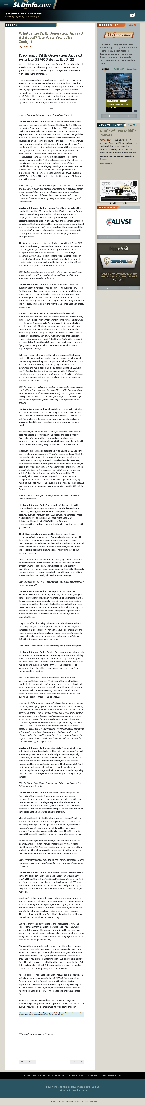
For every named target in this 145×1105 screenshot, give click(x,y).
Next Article (76, 1062)
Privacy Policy (62, 1075)
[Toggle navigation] (6, 4)
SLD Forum (77, 1075)
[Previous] (110, 116)
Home (27, 1075)
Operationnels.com (110, 1075)
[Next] (128, 116)
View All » (133, 25)
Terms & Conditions (88, 1101)
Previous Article (28, 1062)
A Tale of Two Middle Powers (117, 133)
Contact (36, 1075)
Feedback (48, 1075)
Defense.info (91, 1075)
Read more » (105, 163)
